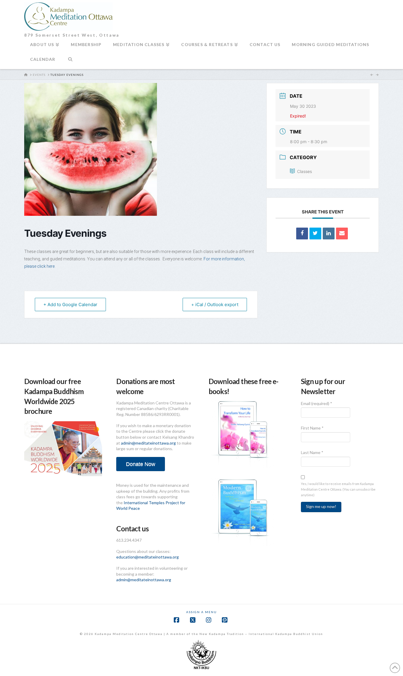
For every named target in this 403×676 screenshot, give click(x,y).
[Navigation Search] (70, 61)
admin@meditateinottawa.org (148, 442)
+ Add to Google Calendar (70, 304)
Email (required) (316, 403)
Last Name (312, 452)
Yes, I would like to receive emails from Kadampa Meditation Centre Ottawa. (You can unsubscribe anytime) (338, 489)
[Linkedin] (329, 233)
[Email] (342, 233)
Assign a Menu (201, 612)
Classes (304, 171)
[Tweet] (315, 233)
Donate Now (140, 464)
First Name (312, 427)
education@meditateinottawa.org (147, 556)
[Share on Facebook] (302, 233)
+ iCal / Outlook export (214, 304)
